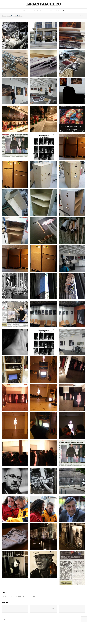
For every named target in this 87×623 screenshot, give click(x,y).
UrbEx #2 (5, 607)
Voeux (4, 619)
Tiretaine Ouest (63, 607)
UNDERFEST (34, 607)
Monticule (71, 16)
